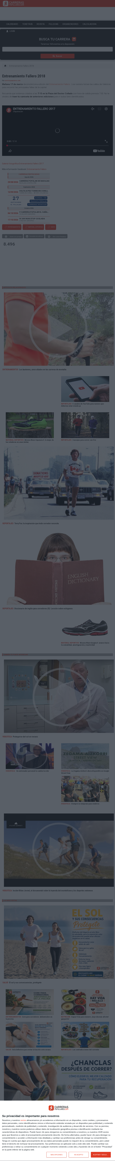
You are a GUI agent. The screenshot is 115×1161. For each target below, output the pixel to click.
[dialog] (57, 1131)
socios (23, 1120)
